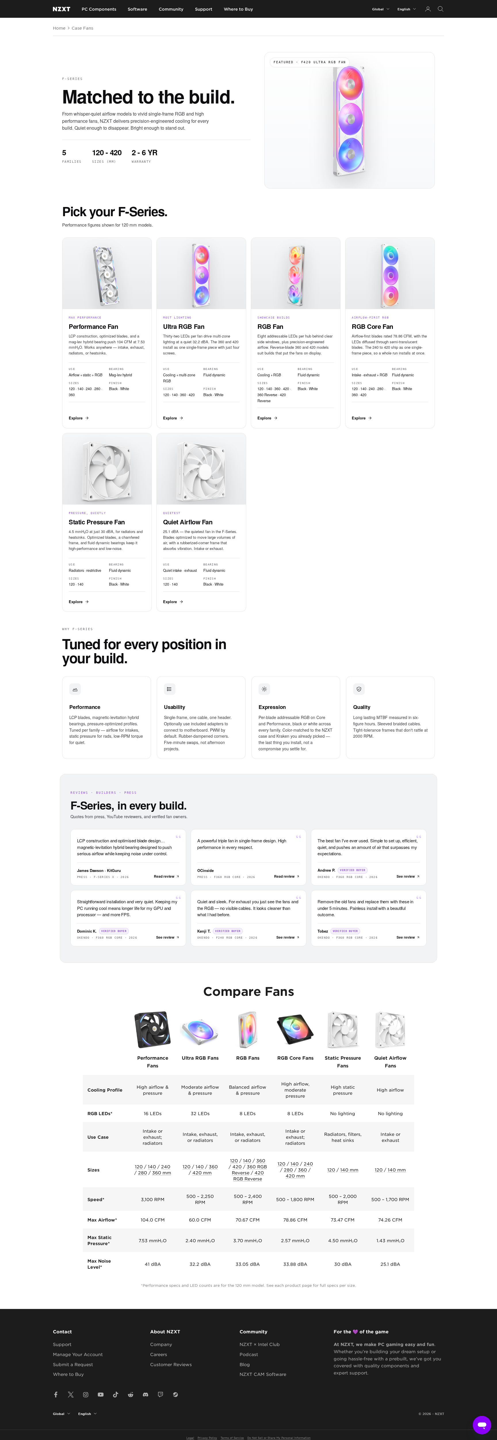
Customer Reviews (171, 1364)
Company (161, 1344)
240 (165, 1166)
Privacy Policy (207, 1437)
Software (137, 9)
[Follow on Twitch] (160, 1394)
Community (171, 9)
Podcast (249, 1354)
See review (406, 876)
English (403, 9)
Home (59, 27)
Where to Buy (238, 9)
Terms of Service (232, 1437)
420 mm (202, 1172)
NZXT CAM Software (263, 1374)
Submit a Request (73, 1364)
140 (152, 1166)
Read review (164, 876)
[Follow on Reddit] (130, 1394)
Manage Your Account (78, 1354)
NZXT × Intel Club (260, 1344)
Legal (190, 1437)
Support (203, 9)
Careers (158, 1354)
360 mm (161, 1172)
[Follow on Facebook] (56, 1394)
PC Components (99, 9)
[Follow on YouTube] (101, 1394)
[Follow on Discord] (145, 1394)
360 (213, 1166)
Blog (245, 1364)
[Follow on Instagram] (86, 1394)
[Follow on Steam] (175, 1394)
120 (139, 1166)
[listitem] (107, 332)
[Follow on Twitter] (71, 1394)
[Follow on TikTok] (115, 1394)
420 (237, 1166)
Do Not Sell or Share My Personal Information (279, 1437)
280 (142, 1172)
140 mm (349, 1169)
